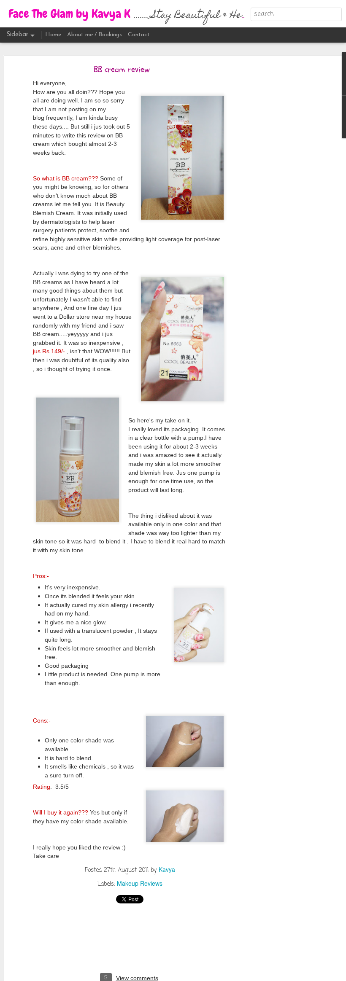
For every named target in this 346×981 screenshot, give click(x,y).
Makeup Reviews (139, 883)
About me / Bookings (94, 35)
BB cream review (122, 69)
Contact (139, 35)
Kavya (167, 869)
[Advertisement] (273, 200)
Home (53, 35)
